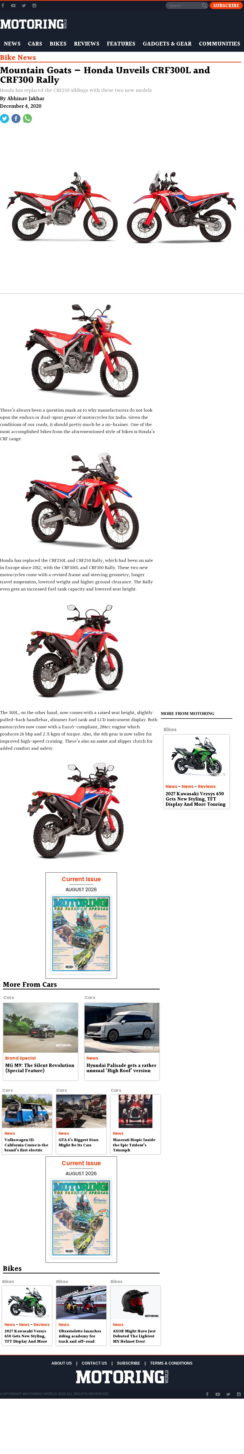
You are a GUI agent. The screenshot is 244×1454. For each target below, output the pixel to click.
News (12, 44)
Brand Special (20, 1058)
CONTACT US (94, 1363)
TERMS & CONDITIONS (171, 1363)
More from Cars (30, 985)
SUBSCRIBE (128, 1363)
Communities (219, 44)
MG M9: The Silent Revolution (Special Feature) (39, 1068)
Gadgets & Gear (167, 44)
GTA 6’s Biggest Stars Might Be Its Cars (79, 1143)
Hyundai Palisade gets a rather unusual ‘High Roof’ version (121, 1068)
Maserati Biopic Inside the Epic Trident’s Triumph (134, 1145)
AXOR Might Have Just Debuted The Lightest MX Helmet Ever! (134, 1336)
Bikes (58, 44)
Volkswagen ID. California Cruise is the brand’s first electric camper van (26, 1148)
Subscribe (226, 5)
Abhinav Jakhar (25, 99)
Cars (35, 44)
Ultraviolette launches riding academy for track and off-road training (80, 1339)
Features (121, 44)
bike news (18, 58)
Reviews (86, 44)
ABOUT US (61, 1363)
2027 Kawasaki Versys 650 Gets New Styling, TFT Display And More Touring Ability (195, 802)
